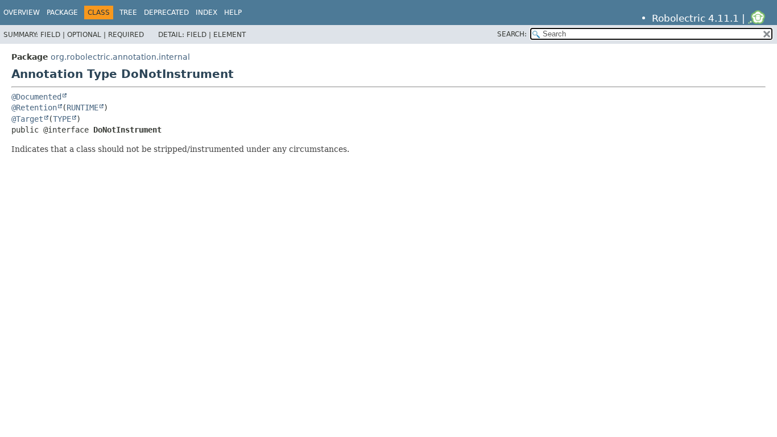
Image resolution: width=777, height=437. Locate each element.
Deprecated (166, 13)
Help (233, 13)
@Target (27, 118)
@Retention (34, 107)
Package (62, 13)
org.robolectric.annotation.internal (120, 56)
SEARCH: (512, 34)
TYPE (62, 118)
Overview (21, 13)
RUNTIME (82, 107)
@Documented (36, 96)
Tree (128, 13)
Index (206, 13)
